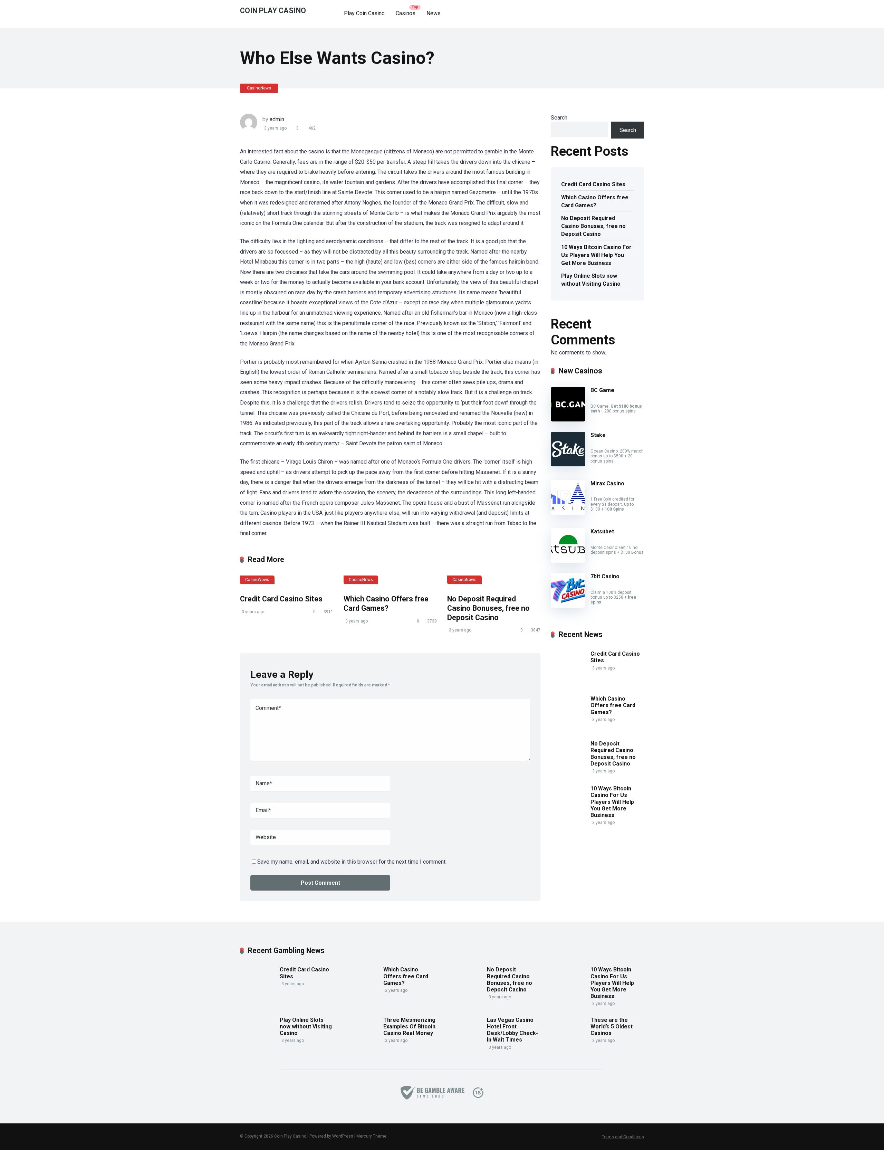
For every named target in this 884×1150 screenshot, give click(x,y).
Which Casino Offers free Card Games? (386, 603)
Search (559, 117)
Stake (598, 435)
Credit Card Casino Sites (281, 599)
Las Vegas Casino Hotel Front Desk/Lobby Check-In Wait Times (512, 1030)
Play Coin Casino (364, 13)
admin (277, 119)
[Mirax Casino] (568, 513)
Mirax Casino (607, 483)
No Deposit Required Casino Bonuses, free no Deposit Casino (488, 608)
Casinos (405, 13)
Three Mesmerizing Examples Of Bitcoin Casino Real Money (409, 1026)
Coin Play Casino (273, 10)
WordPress (342, 1136)
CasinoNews (259, 88)
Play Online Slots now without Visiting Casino (591, 280)
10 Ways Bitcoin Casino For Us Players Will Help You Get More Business (596, 255)
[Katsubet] (568, 561)
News (433, 13)
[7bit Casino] (568, 605)
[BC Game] (568, 419)
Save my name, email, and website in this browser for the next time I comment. (351, 861)
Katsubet (602, 531)
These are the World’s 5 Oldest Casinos (611, 1026)
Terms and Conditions (623, 1136)
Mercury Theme (371, 1136)
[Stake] (568, 464)
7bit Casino (604, 576)
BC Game (602, 390)
